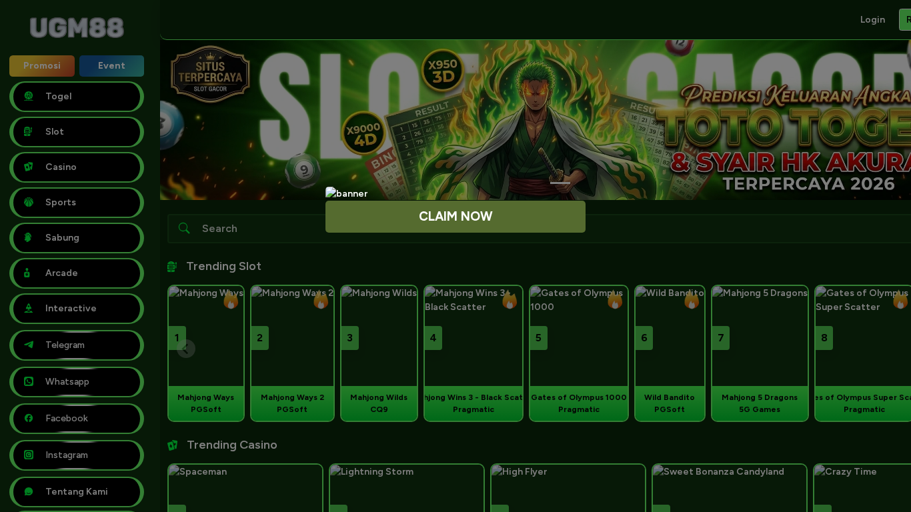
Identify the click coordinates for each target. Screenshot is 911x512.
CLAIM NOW (456, 216)
